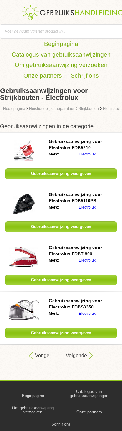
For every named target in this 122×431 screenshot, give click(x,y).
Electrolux (87, 154)
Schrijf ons (85, 75)
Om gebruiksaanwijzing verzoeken (61, 65)
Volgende (76, 355)
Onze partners (42, 75)
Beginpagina (61, 44)
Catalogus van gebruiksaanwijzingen (61, 54)
